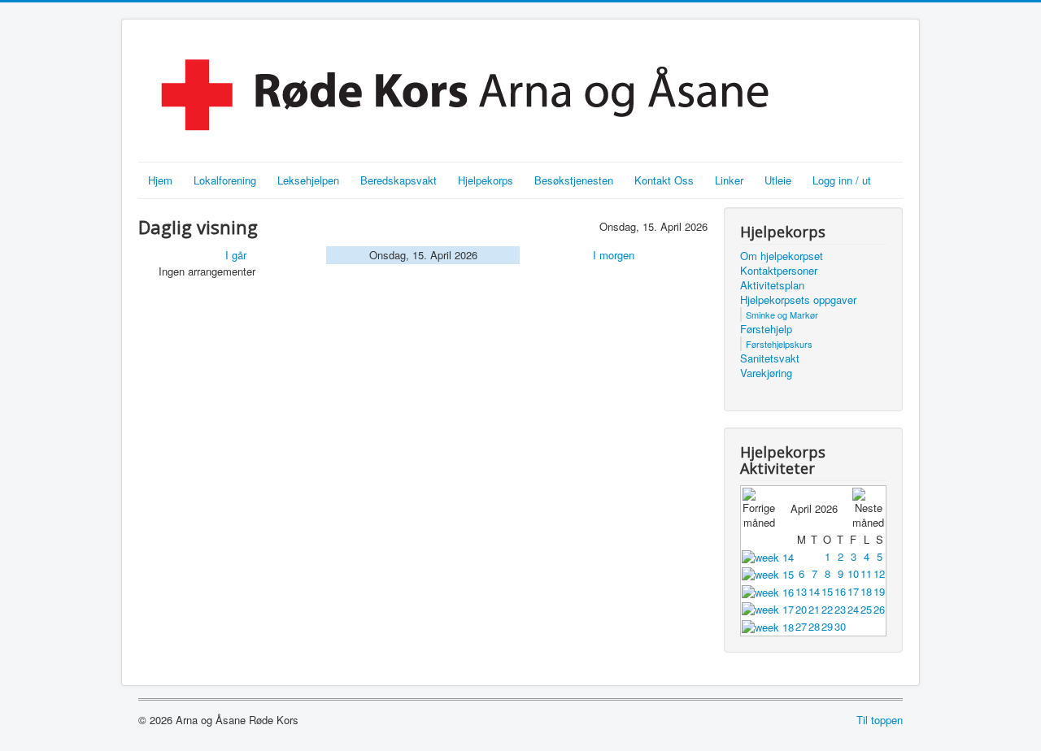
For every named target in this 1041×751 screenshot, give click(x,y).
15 (827, 591)
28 (814, 626)
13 (801, 591)
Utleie (777, 180)
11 (866, 573)
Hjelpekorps (485, 180)
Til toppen (879, 719)
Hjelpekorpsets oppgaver (798, 300)
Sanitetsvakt (769, 358)
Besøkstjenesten (573, 180)
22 (827, 609)
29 (827, 626)
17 (853, 591)
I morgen (613, 255)
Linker (729, 180)
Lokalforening (225, 180)
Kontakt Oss (664, 180)
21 (814, 609)
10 (853, 573)
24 (853, 609)
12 (879, 573)
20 (801, 609)
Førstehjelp (766, 329)
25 (866, 609)
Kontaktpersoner (778, 270)
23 (840, 609)
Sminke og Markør (782, 314)
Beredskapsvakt (398, 180)
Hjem (160, 180)
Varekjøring (766, 373)
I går (235, 255)
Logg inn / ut (841, 180)
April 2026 (814, 508)
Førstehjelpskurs (779, 343)
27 (801, 626)
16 (840, 591)
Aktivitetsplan (772, 285)
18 (866, 591)
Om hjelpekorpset (781, 256)
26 (879, 609)
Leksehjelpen (308, 180)
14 (814, 591)
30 (840, 626)
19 (879, 591)
